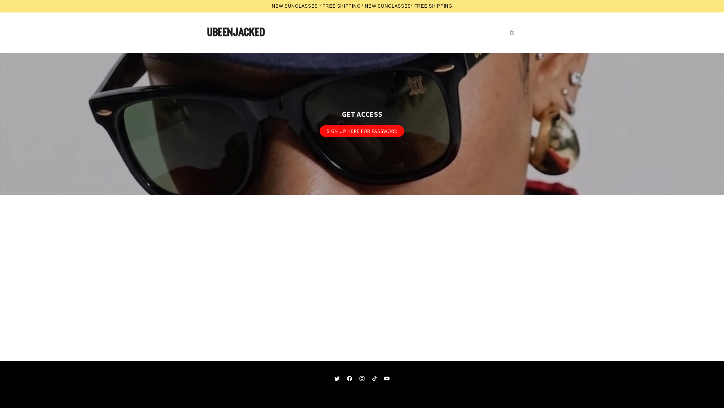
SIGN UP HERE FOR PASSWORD (362, 131)
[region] (362, 6)
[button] (514, 32)
